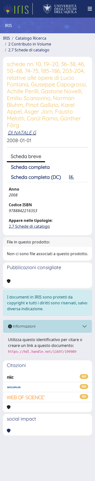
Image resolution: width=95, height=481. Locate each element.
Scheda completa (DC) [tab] (36, 177)
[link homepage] (18, 9)
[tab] (71, 177)
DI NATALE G (22, 132)
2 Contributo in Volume (29, 44)
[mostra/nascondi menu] (90, 8)
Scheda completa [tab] (30, 167)
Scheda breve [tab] (26, 156)
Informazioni (23, 326)
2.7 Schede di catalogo (28, 50)
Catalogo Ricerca (30, 38)
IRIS (6, 38)
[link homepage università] (60, 9)
